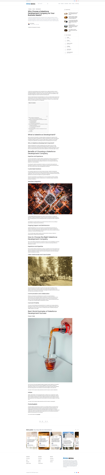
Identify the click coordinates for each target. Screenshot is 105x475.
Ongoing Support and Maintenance (35, 123)
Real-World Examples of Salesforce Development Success (38, 128)
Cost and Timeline (32, 127)
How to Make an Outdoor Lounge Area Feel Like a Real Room (73, 30)
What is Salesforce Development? (34, 117)
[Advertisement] (38, 109)
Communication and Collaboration (35, 126)
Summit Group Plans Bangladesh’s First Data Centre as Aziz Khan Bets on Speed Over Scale (73, 26)
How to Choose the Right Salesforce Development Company (38, 124)
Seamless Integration (33, 122)
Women (68, 40)
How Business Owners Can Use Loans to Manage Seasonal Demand (73, 13)
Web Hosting (69, 49)
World (68, 37)
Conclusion (30, 131)
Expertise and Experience (33, 120)
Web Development (70, 52)
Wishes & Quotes (69, 43)
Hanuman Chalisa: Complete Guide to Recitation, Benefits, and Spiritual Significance (73, 17)
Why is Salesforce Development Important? (36, 118)
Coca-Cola (31, 129)
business (31, 171)
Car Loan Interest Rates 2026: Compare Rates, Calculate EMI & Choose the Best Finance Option (73, 21)
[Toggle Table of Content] (47, 116)
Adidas (31, 130)
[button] (40, 421)
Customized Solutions (33, 121)
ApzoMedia (38, 414)
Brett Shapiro (32, 23)
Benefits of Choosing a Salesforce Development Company (38, 119)
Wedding (68, 46)
